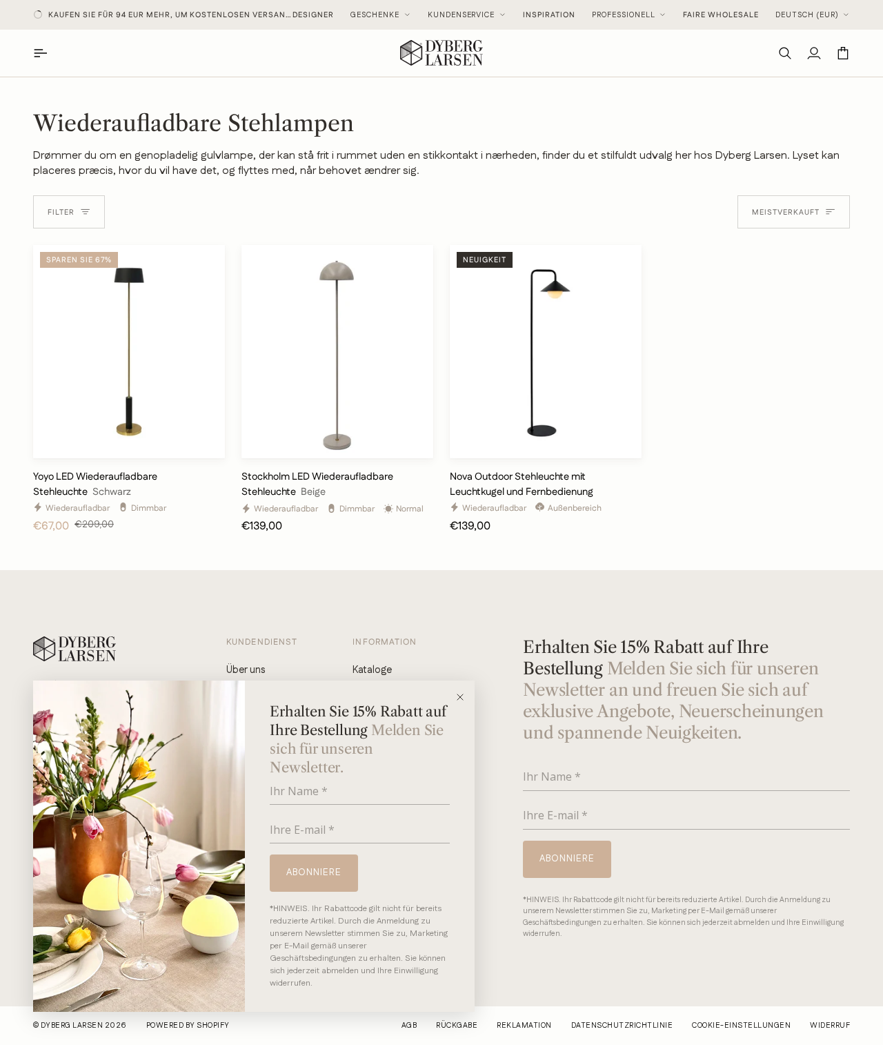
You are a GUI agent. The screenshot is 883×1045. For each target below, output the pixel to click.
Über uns (245, 670)
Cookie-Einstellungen (741, 1025)
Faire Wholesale (721, 15)
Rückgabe (456, 1025)
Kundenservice (461, 15)
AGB (409, 1025)
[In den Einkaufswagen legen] (202, 441)
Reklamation (524, 1025)
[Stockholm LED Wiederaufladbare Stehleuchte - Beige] (337, 351)
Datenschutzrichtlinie (622, 1025)
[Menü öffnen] (47, 53)
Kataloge (372, 670)
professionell (623, 15)
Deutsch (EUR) (807, 15)
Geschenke (374, 15)
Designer (313, 15)
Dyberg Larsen (72, 1025)
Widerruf (830, 1025)
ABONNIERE (313, 872)
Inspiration (549, 15)
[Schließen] (465, 697)
